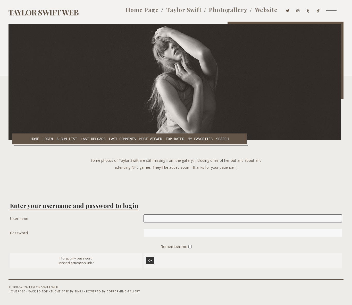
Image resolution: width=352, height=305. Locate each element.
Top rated (175, 139)
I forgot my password (76, 258)
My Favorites (200, 139)
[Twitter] (287, 10)
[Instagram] (298, 10)
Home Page (142, 10)
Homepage (17, 291)
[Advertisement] (176, 182)
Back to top (38, 291)
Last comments (122, 139)
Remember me (174, 246)
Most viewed (150, 139)
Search (222, 139)
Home (35, 139)
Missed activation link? (76, 263)
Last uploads (93, 139)
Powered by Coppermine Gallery (113, 291)
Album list (66, 139)
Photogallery (228, 10)
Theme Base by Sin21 (67, 291)
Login (48, 139)
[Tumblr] (308, 10)
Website (266, 10)
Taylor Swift (184, 10)
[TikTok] (318, 10)
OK (150, 260)
